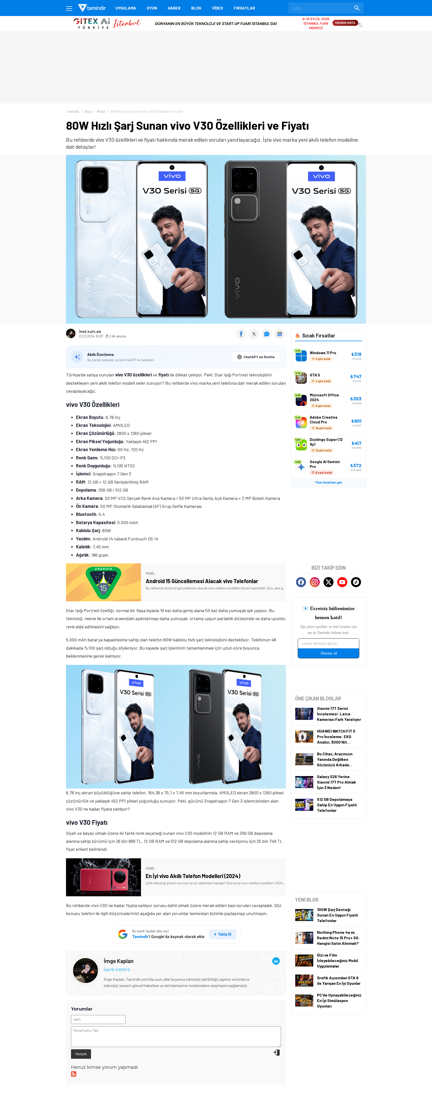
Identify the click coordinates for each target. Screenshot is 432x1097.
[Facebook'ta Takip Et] (301, 582)
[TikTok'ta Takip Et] (356, 582)
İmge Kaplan (90, 332)
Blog (196, 7)
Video (217, 7)
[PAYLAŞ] (242, 337)
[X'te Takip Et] (329, 582)
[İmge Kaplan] (85, 961)
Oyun (152, 7)
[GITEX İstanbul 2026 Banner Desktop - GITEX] (215, 17)
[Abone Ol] (279, 334)
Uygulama (126, 7)
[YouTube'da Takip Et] (342, 582)
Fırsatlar (244, 7)
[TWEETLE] (254, 337)
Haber (174, 7)
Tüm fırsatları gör (328, 482)
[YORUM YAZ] (268, 337)
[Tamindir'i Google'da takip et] (176, 934)
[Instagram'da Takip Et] (315, 582)
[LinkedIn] (276, 961)
